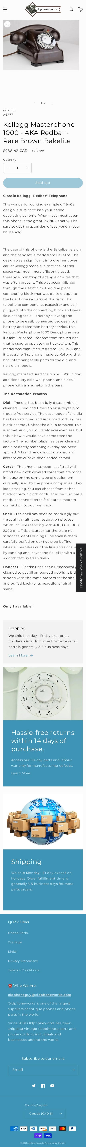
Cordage (15, 942)
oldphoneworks (36, 1143)
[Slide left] (34, 103)
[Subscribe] (73, 1070)
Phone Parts (18, 933)
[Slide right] (52, 103)
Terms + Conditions (23, 970)
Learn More (18, 655)
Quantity (9, 159)
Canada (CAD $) (41, 1113)
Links (12, 951)
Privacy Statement (23, 961)
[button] (5, 9)
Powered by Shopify (55, 1143)
